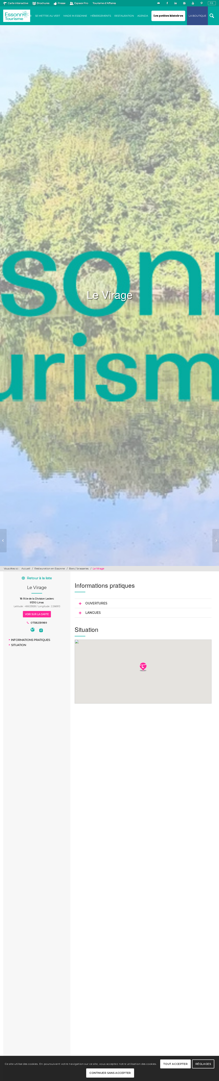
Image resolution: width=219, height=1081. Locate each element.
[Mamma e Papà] (3, 540)
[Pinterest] (201, 3)
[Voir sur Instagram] (41, 630)
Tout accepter (175, 1063)
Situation (18, 645)
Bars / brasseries (79, 568)
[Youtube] (193, 3)
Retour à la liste (39, 578)
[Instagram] (184, 3)
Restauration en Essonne (49, 568)
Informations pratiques (30, 639)
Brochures (43, 3)
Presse (61, 3)
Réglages (203, 1063)
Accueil (25, 568)
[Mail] (158, 3)
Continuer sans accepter (110, 1072)
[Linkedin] (176, 3)
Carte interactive (18, 3)
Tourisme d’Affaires (104, 3)
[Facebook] (167, 3)
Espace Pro (81, 3)
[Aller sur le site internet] (33, 630)
